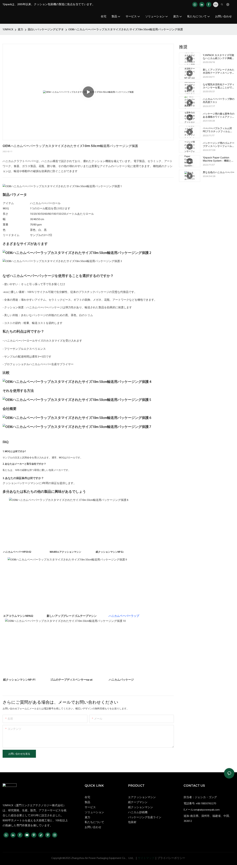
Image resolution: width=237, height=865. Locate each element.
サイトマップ (146, 858)
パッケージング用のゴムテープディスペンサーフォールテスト (218, 144)
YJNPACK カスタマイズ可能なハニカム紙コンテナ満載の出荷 (218, 57)
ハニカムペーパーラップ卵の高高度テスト (218, 100)
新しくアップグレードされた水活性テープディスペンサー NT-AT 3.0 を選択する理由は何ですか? (218, 71)
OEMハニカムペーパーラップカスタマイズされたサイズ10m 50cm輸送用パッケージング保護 (125, 29)
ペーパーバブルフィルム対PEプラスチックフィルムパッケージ (217, 130)
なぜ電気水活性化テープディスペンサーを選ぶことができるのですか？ (218, 86)
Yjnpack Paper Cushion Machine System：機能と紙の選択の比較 (218, 159)
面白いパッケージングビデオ (46, 29)
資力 (20, 29)
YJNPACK (8, 29)
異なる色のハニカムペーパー (218, 172)
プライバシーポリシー (171, 858)
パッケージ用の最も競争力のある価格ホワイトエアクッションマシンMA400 (218, 115)
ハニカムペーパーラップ (124, 616)
